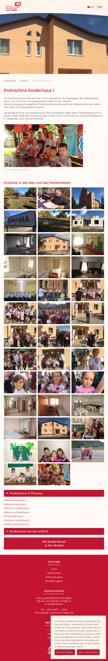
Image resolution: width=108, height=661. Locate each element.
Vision (54, 569)
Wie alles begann (54, 581)
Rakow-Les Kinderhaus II (17, 512)
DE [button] (92, 7)
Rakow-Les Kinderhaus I (16, 508)
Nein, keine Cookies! (88, 652)
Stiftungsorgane (54, 577)
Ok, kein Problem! (64, 652)
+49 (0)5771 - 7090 (56, 609)
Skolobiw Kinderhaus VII (16, 524)
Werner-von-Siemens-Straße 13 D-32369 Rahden (54, 602)
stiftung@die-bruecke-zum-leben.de (54, 612)
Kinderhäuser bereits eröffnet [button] (29, 531)
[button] (20, 198)
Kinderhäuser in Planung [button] (26, 493)
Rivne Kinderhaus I (14, 516)
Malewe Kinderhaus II (15, 504)
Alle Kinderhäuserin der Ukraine (54, 543)
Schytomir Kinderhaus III (17, 520)
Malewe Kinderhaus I (15, 500)
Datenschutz (77, 634)
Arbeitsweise (54, 573)
